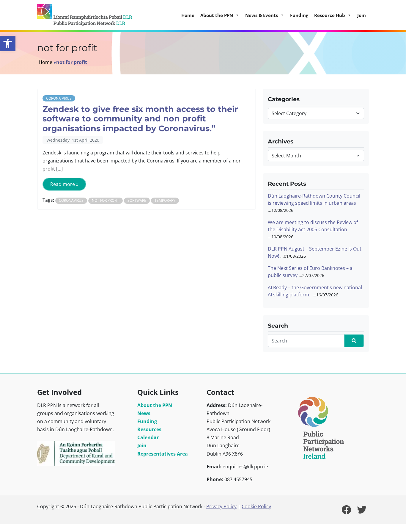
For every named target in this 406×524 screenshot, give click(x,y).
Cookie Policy (256, 506)
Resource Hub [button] (329, 15)
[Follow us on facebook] (346, 511)
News (143, 413)
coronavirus (71, 200)
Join (361, 15)
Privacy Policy (221, 506)
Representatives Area (162, 454)
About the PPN (154, 405)
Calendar (148, 437)
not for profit (105, 200)
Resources (149, 429)
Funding (299, 15)
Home (187, 15)
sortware (137, 200)
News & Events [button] (261, 15)
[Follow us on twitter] (362, 511)
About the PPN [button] (216, 15)
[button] (7, 43)
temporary (165, 200)
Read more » (64, 184)
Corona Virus (59, 98)
